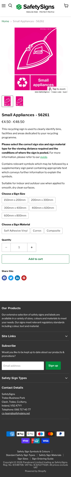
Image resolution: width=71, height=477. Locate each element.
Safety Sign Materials (50, 455)
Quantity (6, 240)
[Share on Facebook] (4, 277)
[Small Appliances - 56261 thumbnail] (7, 101)
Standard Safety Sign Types (20, 455)
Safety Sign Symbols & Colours (33, 451)
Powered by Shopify (35, 471)
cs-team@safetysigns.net (16, 413)
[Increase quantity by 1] (31, 247)
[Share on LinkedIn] (17, 277)
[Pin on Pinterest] (24, 277)
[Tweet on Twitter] (10, 277)
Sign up (53, 365)
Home (5, 21)
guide (43, 157)
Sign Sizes (23, 458)
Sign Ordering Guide (43, 458)
